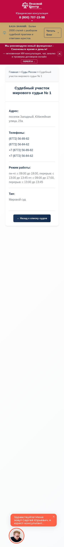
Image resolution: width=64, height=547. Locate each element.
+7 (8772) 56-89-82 (21, 150)
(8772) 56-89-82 (19, 138)
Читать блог (50, 32)
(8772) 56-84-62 (19, 144)
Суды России (28, 72)
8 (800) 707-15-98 (32, 17)
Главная (13, 72)
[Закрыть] (59, 53)
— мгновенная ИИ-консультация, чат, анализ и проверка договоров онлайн (29, 53)
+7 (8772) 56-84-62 (21, 155)
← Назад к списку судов (32, 218)
